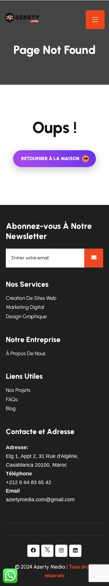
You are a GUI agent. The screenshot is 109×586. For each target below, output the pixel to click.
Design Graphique (26, 317)
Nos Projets (18, 390)
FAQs (12, 399)
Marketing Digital (25, 307)
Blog (11, 409)
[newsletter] (93, 258)
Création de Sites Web (31, 298)
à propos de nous (26, 353)
